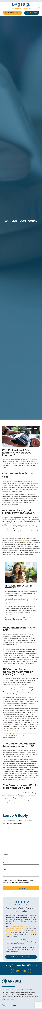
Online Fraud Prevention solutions (20, 926)
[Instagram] (29, 971)
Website (6, 870)
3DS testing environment (13, 930)
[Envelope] (15, 1005)
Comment (7, 827)
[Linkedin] (24, 971)
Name (6, 854)
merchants (23, 540)
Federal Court (14, 730)
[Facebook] (12, 971)
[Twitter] (18, 971)
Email (5, 862)
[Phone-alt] (9, 1005)
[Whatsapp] (4, 1005)
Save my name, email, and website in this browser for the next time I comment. (18, 881)
